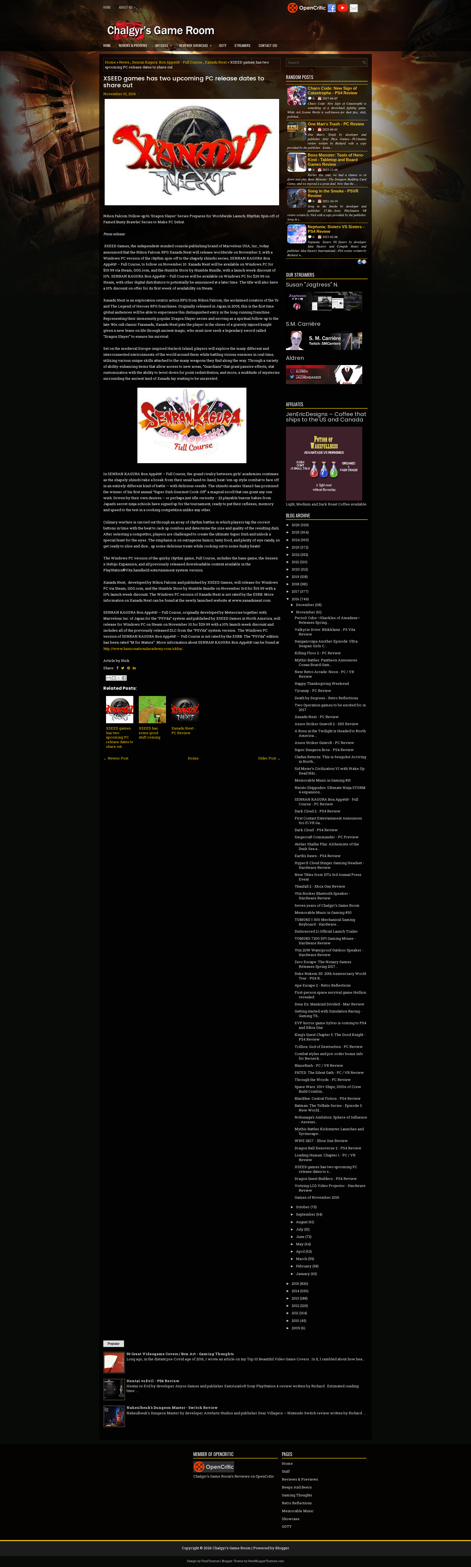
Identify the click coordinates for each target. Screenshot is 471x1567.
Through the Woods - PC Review (323, 1079)
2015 (295, 1283)
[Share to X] (119, 678)
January (303, 1273)
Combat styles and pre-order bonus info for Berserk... (329, 1056)
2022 (296, 554)
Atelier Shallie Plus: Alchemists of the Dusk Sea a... (327, 846)
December (305, 604)
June (300, 1236)
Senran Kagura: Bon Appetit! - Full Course (167, 62)
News (124, 62)
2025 (296, 532)
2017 (295, 591)
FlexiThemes (210, 1561)
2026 (296, 524)
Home (107, 7)
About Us (127, 7)
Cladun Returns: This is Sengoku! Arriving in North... (330, 759)
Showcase (291, 1518)
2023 (296, 547)
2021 (295, 561)
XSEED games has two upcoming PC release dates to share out (183, 81)
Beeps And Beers (297, 1487)
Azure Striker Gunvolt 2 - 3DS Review (326, 723)
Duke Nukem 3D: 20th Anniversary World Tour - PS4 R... (330, 976)
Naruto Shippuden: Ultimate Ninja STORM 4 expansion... (330, 790)
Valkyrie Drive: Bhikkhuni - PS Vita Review (325, 632)
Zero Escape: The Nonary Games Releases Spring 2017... (323, 964)
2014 (295, 1290)
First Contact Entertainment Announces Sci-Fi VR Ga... (328, 820)
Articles (163, 45)
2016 (295, 598)
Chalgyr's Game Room (232, 1547)
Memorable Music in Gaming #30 (323, 912)
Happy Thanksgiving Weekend (322, 683)
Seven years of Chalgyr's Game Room (327, 905)
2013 (295, 1298)
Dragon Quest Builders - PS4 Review (326, 1178)
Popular (114, 1344)
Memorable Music (297, 1510)
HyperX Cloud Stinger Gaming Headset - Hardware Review (329, 865)
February (304, 1266)
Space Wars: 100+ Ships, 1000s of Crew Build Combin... (328, 1089)
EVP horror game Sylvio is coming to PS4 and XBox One (330, 1025)
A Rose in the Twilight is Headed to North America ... (330, 733)
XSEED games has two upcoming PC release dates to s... (326, 1169)
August (302, 1221)
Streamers (242, 45)
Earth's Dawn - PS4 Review (318, 855)
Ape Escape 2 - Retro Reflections (323, 985)
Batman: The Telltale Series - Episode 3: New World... (329, 1108)
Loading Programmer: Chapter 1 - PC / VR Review (325, 1157)
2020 (296, 569)
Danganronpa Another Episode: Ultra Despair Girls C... (326, 643)
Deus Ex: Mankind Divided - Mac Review (329, 1004)
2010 (295, 1320)
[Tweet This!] (123, 667)
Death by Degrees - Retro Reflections (326, 697)
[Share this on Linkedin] (134, 667)
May (300, 1243)
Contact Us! (268, 45)
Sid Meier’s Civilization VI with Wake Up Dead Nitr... (330, 771)
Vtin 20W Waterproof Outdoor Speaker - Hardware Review (329, 952)
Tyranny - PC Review (313, 690)
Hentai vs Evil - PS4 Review (152, 1380)
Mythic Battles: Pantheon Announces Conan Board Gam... (326, 662)
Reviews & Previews (133, 45)
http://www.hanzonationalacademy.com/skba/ (143, 648)
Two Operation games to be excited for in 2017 (330, 707)
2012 (295, 1305)
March (301, 1258)
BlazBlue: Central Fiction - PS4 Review (328, 1098)
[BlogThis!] (113, 678)
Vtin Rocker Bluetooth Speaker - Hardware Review (322, 895)
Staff (286, 1471)
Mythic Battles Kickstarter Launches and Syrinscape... (329, 1131)
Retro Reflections (297, 1502)
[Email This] (108, 678)
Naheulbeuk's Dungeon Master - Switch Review (172, 1407)
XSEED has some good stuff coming (149, 733)
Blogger (282, 1547)
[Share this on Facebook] (117, 667)
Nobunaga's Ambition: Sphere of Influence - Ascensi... (331, 1119)
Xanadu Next (216, 62)
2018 (295, 583)
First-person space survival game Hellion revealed (330, 994)
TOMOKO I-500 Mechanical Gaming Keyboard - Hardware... (325, 922)
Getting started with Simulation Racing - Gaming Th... (328, 1013)
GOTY (222, 45)
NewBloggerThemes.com (266, 1561)
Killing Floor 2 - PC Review (318, 652)
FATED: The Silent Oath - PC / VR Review (329, 1072)
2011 (295, 1312)
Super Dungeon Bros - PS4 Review (324, 749)
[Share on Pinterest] (128, 667)
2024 (296, 539)
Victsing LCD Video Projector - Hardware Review (330, 1188)
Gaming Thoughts (297, 1495)
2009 (296, 1327)
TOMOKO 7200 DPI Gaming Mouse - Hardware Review (325, 940)
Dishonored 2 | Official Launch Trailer (326, 931)
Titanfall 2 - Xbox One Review (320, 886)
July (299, 1229)
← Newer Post (115, 758)
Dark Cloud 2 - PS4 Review (317, 811)
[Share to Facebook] (124, 678)
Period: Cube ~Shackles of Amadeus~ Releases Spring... (327, 620)
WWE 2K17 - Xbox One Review (321, 1140)
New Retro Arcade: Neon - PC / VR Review (324, 674)
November (305, 612)
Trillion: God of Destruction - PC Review (329, 1046)
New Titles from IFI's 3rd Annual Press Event (328, 877)
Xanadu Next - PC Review (183, 730)
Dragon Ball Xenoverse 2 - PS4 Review (328, 1148)
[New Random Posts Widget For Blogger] (362, 262)
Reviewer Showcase (195, 45)
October (303, 1206)
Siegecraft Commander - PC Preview (327, 836)
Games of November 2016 (317, 1197)
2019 (295, 576)
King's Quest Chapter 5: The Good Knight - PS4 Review (330, 1037)
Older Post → (269, 758)
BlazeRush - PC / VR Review (319, 1065)
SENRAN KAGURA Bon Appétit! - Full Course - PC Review (326, 801)
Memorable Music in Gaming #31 (323, 780)
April (300, 1251)
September (305, 1214)
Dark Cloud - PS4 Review (316, 829)
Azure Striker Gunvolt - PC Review (324, 742)
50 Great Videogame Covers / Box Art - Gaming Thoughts (180, 1353)
